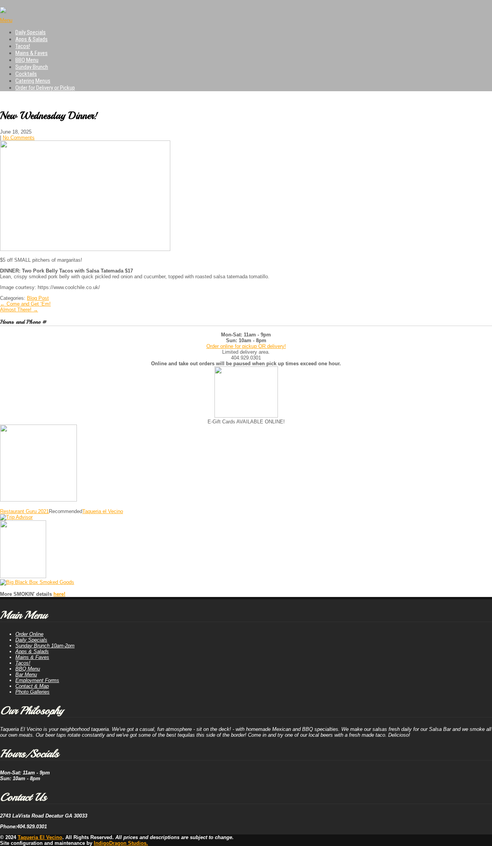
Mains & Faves (31, 53)
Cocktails (26, 73)
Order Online (29, 634)
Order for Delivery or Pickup (45, 87)
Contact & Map (32, 686)
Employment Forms (37, 680)
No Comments (19, 137)
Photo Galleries (32, 692)
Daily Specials (30, 32)
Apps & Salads (31, 39)
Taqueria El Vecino (40, 837)
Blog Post (38, 298)
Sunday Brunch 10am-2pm (45, 646)
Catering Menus (32, 80)
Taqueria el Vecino (102, 511)
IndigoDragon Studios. (121, 843)
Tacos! (22, 46)
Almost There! (19, 310)
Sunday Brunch (31, 67)
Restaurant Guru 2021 (24, 511)
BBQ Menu (26, 60)
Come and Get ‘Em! (25, 304)
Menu (6, 20)
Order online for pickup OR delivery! (246, 346)
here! (59, 594)
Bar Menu (26, 674)
